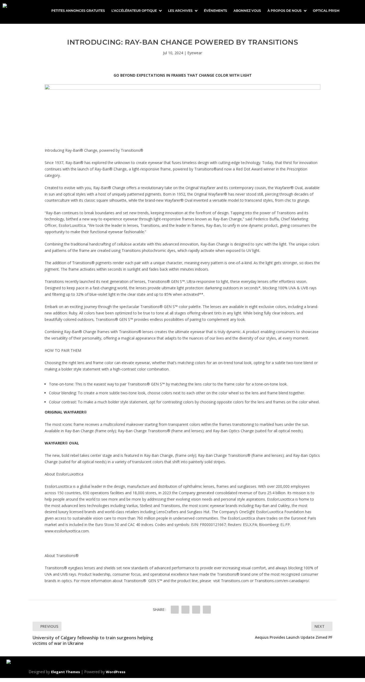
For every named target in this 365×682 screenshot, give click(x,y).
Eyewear (194, 52)
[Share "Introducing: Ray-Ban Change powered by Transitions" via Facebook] (174, 609)
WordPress (115, 671)
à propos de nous (284, 11)
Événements (215, 11)
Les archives (180, 11)
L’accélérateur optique (134, 11)
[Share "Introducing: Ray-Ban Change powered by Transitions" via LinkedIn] (196, 609)
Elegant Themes (65, 671)
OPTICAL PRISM (326, 11)
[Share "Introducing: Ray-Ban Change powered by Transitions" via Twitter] (185, 609)
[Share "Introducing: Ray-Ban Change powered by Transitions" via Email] (206, 609)
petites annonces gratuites (78, 11)
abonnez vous (247, 11)
